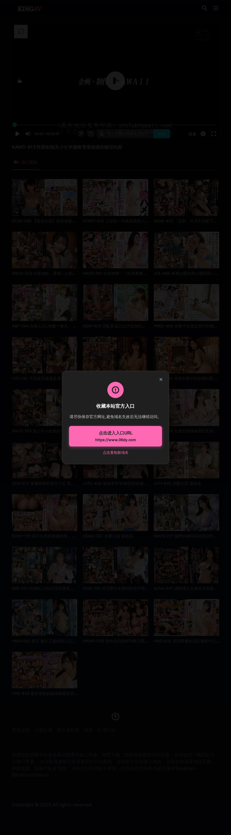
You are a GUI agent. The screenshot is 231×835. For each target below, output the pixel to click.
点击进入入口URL (115, 436)
